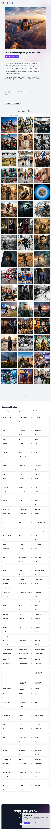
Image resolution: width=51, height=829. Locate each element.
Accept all (27, 822)
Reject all (34, 822)
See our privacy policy (28, 825)
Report (16, 85)
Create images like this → (12, 56)
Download (17, 103)
